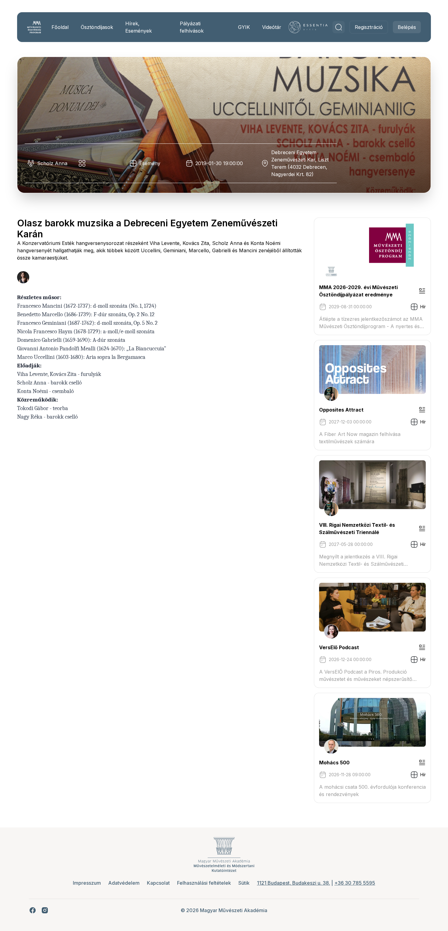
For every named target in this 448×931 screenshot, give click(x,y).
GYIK (244, 27)
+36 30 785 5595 (354, 883)
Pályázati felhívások (192, 27)
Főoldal (60, 27)
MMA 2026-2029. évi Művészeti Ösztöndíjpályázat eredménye (358, 291)
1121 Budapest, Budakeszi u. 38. (293, 883)
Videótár (271, 27)
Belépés (407, 27)
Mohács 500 (334, 762)
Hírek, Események (138, 27)
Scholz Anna (52, 163)
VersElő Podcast (339, 647)
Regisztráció (369, 27)
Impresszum (87, 883)
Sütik (244, 883)
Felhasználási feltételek (204, 883)
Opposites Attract (341, 410)
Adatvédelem (124, 883)
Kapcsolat (158, 883)
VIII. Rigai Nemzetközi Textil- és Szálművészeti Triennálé (357, 528)
